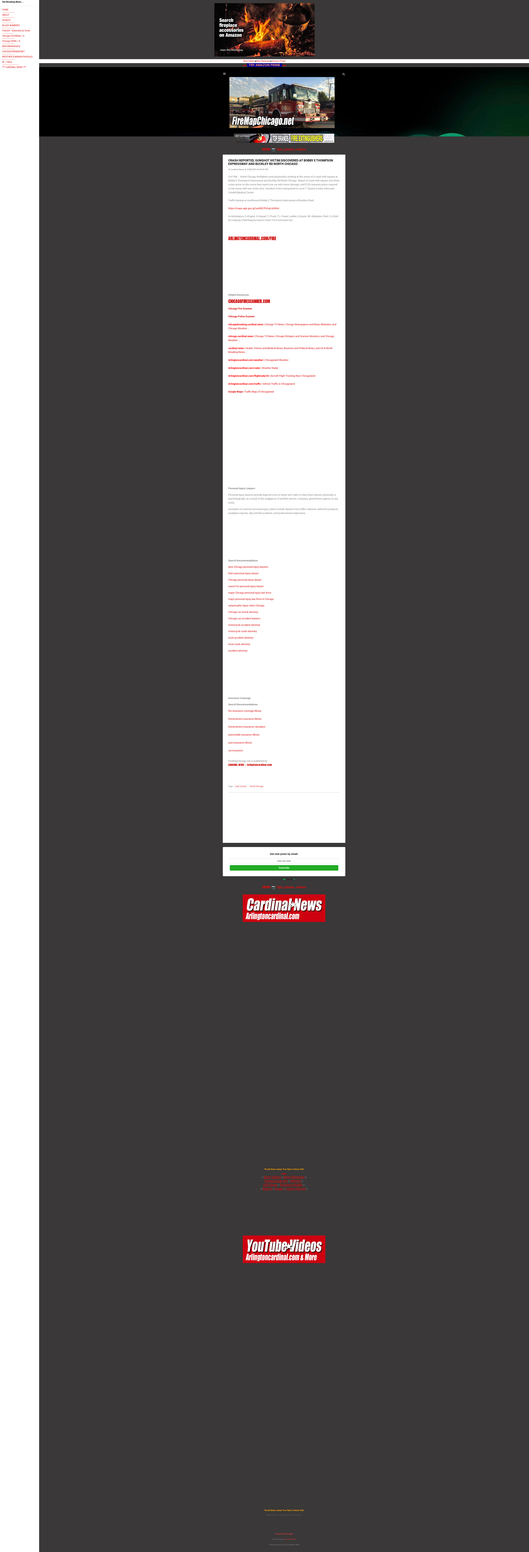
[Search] (343, 74)
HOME (5, 9)
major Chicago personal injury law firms (249, 592)
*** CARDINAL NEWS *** (14, 67)
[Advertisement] (284, 267)
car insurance (235, 750)
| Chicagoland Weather (258, 360)
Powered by (277, 879)
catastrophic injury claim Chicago (246, 605)
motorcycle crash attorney (242, 631)
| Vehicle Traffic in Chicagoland (261, 383)
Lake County (240, 786)
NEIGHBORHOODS (11, 46)
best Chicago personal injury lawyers (248, 566)
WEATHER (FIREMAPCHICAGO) (17, 56)
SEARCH (6, 20)
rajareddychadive (290, 1539)
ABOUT (5, 15)
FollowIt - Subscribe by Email (16, 30)
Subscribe (284, 868)
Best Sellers (249, 61)
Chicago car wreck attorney (243, 612)
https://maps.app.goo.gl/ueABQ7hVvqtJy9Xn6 (253, 208)
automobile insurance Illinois (243, 734)
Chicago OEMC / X (11, 41)
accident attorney (237, 650)
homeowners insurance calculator (246, 726)
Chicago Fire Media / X (13, 36)
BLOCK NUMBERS (11, 25)
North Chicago (256, 786)
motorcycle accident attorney (244, 624)
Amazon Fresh (279, 61)
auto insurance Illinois (240, 742)
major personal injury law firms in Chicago (251, 599)
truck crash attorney (239, 644)
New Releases (263, 61)
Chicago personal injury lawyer (245, 579)
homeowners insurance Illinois (244, 718)
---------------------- (8, 12)
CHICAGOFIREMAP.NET (13, 51)
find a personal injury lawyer (243, 573)
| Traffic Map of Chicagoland (251, 391)
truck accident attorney (240, 637)
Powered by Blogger (284, 1534)
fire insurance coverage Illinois (244, 710)
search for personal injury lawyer (246, 586)
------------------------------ (10, 64)
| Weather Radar (253, 368)
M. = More (7, 62)
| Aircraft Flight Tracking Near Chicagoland (271, 375)
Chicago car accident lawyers (244, 618)
